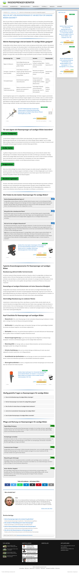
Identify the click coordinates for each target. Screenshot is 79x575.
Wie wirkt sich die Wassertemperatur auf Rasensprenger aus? (18, 530)
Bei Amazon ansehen (41, 118)
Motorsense (57, 568)
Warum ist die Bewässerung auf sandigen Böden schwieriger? (19, 397)
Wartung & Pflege (24, 6)
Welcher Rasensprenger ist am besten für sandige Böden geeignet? (20, 402)
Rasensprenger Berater (21, 2)
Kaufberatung (13, 6)
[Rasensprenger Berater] (3, 4)
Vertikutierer (37, 568)
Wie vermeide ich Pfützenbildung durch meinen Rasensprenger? (18, 523)
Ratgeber (59, 6)
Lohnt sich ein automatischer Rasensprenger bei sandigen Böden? (20, 411)
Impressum (75, 572)
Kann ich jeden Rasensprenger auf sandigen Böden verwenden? (19, 415)
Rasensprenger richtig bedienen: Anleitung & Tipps (12, 546)
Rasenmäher (43, 568)
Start (9, 12)
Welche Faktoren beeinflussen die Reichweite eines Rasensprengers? (20, 526)
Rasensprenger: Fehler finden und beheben (12, 549)
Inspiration (35, 6)
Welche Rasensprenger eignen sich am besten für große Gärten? (18, 519)
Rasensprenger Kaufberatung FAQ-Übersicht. (25, 535)
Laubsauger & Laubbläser (50, 568)
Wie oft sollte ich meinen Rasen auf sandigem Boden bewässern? (20, 406)
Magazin (52, 6)
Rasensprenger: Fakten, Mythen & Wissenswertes (12, 552)
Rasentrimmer (32, 568)
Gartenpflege (21, 568)
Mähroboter (27, 568)
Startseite (5, 6)
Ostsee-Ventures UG (11, 572)
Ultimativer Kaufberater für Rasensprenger (12, 556)
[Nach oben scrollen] (77, 573)
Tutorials (44, 6)
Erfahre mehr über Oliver (46, 508)
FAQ (17, 12)
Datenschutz (69, 572)
